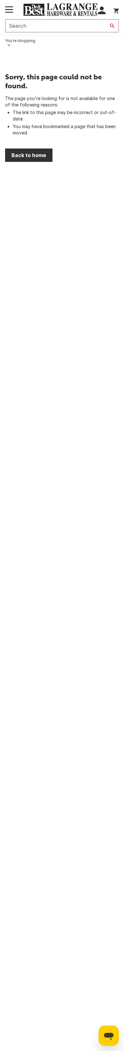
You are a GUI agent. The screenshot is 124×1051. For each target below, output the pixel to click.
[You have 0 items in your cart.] (116, 10)
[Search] (112, 26)
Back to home (28, 155)
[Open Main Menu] (9, 9)
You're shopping (20, 40)
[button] (102, 10)
